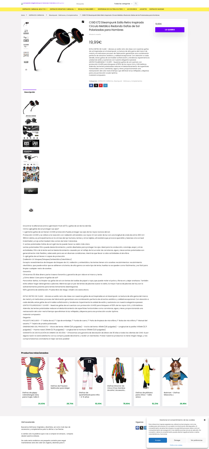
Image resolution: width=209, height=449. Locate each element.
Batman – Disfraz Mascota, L (172, 393)
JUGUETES (143, 9)
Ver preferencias (196, 440)
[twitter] (141, 428)
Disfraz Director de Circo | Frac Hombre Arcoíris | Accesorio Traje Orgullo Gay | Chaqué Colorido (116, 390)
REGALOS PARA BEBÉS (86, 9)
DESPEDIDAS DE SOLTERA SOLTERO (110, 9)
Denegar (177, 440)
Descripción (29, 92)
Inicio (23, 15)
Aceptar (158, 440)
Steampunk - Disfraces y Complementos (63, 15)
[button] (205, 420)
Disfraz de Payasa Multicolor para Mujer (60, 387)
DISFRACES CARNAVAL (36, 15)
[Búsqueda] (135, 4)
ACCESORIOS (132, 9)
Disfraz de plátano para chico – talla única (144, 394)
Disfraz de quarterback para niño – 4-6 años (89, 394)
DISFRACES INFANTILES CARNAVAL (62, 9)
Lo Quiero (170, 29)
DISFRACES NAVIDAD (156, 9)
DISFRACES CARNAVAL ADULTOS (34, 9)
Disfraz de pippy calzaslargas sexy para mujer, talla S (30, 394)
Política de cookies (176, 445)
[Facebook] (137, 428)
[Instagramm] (145, 428)
